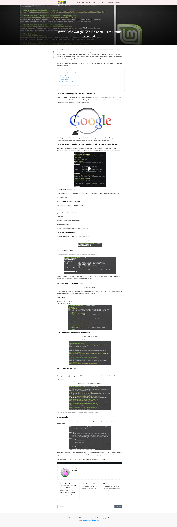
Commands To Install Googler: (66, 75)
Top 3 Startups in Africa (90, 483)
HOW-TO (60, 463)
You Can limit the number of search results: (69, 85)
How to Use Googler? (63, 77)
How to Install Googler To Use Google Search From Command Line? (75, 72)
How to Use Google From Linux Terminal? (68, 70)
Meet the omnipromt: (64, 79)
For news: (62, 83)
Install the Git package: (65, 74)
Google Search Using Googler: (65, 81)
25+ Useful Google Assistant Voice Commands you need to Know (67, 485)
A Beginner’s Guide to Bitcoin (112, 483)
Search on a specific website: (66, 86)
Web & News (77, 100)
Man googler (61, 88)
